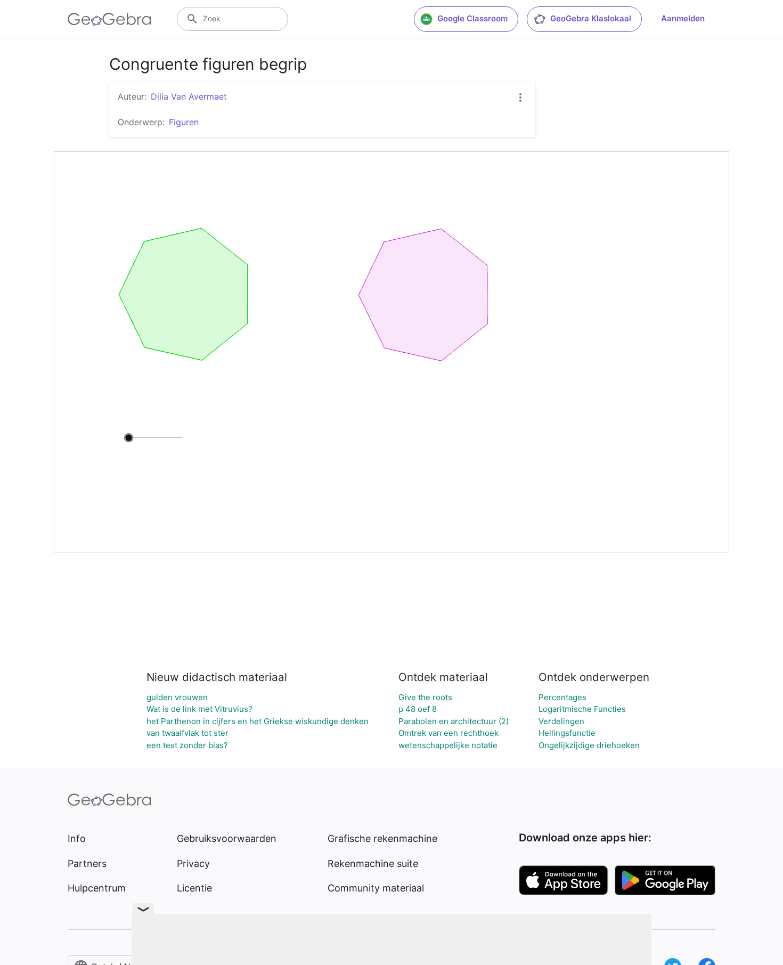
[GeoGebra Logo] (109, 19)
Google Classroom (472, 18)
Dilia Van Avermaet (189, 96)
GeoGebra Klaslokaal (590, 18)
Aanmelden (683, 18)
